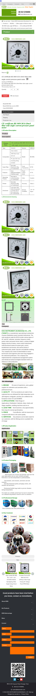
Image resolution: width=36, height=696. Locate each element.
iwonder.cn (17, 694)
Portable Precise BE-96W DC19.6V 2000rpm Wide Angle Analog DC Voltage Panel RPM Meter (24, 580)
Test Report (6, 114)
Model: (5, 103)
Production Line (7, 120)
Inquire (5, 95)
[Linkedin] (14, 679)
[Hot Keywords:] (32, 18)
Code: (4, 108)
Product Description (8, 112)
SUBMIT (30, 657)
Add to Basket (15, 95)
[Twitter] (18, 679)
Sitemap (31, 692)
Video (4, 4)
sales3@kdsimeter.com (26, 14)
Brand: (4, 106)
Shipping (5, 117)
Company (10, 4)
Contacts (17, 4)
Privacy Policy (25, 694)
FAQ (22, 4)
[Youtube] (21, 679)
